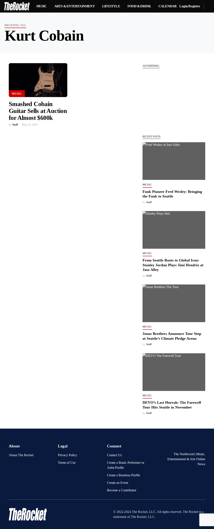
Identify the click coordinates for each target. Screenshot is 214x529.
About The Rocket (21, 455)
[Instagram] (202, 445)
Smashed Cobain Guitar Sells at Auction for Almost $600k (38, 110)
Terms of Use (67, 462)
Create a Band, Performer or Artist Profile (125, 465)
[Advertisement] (174, 99)
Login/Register (189, 6)
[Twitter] (196, 445)
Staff (15, 124)
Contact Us (114, 455)
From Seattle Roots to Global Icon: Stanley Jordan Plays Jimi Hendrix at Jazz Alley (173, 265)
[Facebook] (189, 445)
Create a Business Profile (123, 475)
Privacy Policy (67, 455)
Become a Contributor (121, 490)
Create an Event (117, 482)
